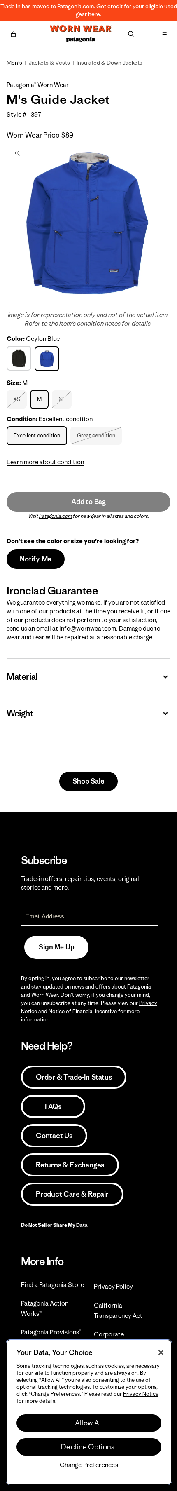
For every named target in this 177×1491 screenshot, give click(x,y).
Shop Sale (88, 781)
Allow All (89, 1423)
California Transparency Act (118, 1310)
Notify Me (35, 559)
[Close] (161, 1352)
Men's (14, 62)
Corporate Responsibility (114, 1339)
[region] (89, 1412)
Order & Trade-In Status (74, 1077)
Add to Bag (88, 501)
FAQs (53, 1106)
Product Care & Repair (72, 1194)
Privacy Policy (113, 1286)
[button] (13, 33)
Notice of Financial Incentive (83, 1011)
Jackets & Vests (49, 62)
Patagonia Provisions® (51, 1332)
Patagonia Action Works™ (44, 1308)
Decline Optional (89, 1446)
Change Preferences (89, 1465)
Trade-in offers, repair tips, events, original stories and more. (80, 883)
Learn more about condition (45, 462)
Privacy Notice (140, 1393)
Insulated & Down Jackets (109, 62)
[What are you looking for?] (131, 34)
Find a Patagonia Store (52, 1285)
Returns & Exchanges (70, 1164)
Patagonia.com (55, 516)
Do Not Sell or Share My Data (54, 1225)
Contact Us (54, 1135)
